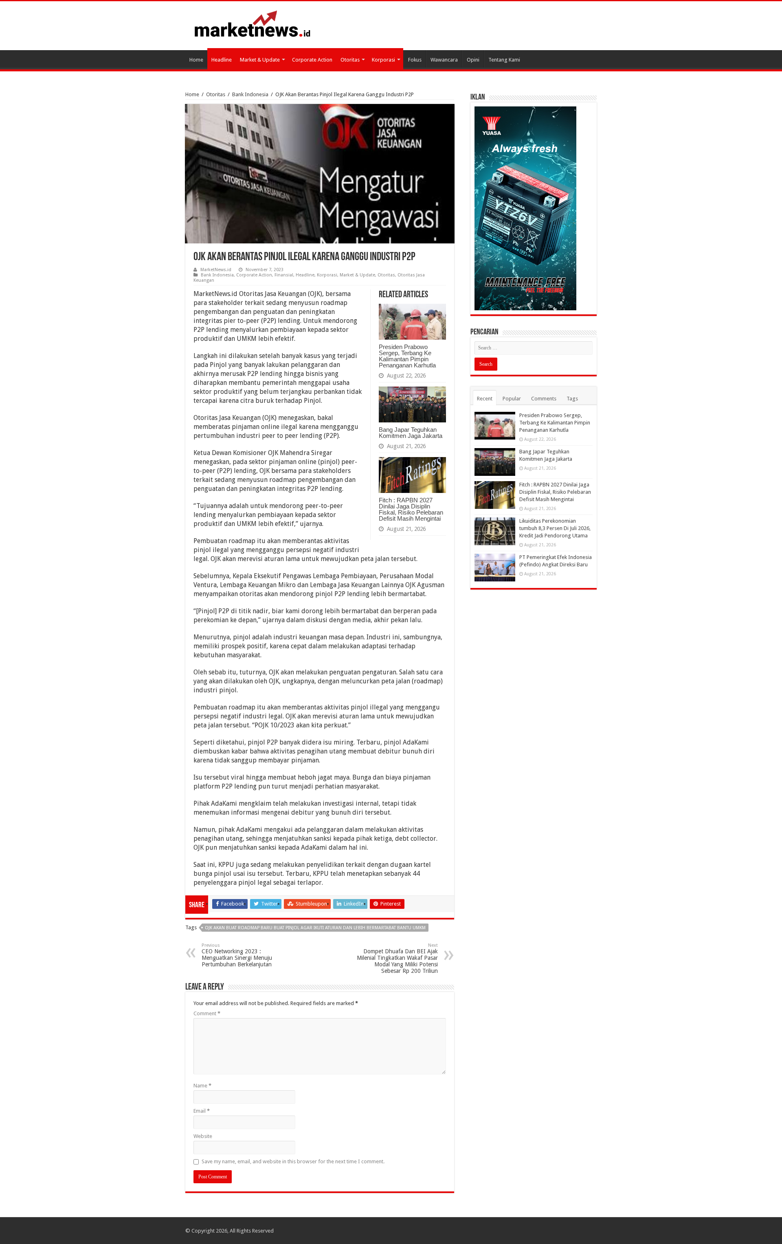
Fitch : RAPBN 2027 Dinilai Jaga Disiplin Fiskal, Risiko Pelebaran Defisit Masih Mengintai (411, 509)
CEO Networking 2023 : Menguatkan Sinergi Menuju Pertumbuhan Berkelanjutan (237, 955)
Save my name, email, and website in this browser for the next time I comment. (293, 1161)
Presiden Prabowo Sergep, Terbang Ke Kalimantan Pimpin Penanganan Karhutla (407, 356)
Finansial (284, 275)
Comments (543, 399)
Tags (572, 399)
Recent (484, 399)
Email (201, 1111)
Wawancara (444, 60)
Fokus (415, 60)
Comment (206, 1013)
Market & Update (260, 60)
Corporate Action (312, 60)
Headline (221, 60)
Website (202, 1136)
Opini (473, 60)
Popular (512, 399)
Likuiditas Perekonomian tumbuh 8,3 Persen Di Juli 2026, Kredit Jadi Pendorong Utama (555, 528)
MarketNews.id (215, 269)
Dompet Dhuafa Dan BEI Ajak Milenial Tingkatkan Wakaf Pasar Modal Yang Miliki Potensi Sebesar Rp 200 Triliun (397, 958)
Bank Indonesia (250, 94)
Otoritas (350, 60)
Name (202, 1086)
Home (196, 60)
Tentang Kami (504, 60)
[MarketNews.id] (252, 23)
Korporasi (383, 60)
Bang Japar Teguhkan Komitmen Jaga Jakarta (410, 432)
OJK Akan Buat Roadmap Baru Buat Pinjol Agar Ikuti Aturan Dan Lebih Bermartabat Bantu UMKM (315, 927)
